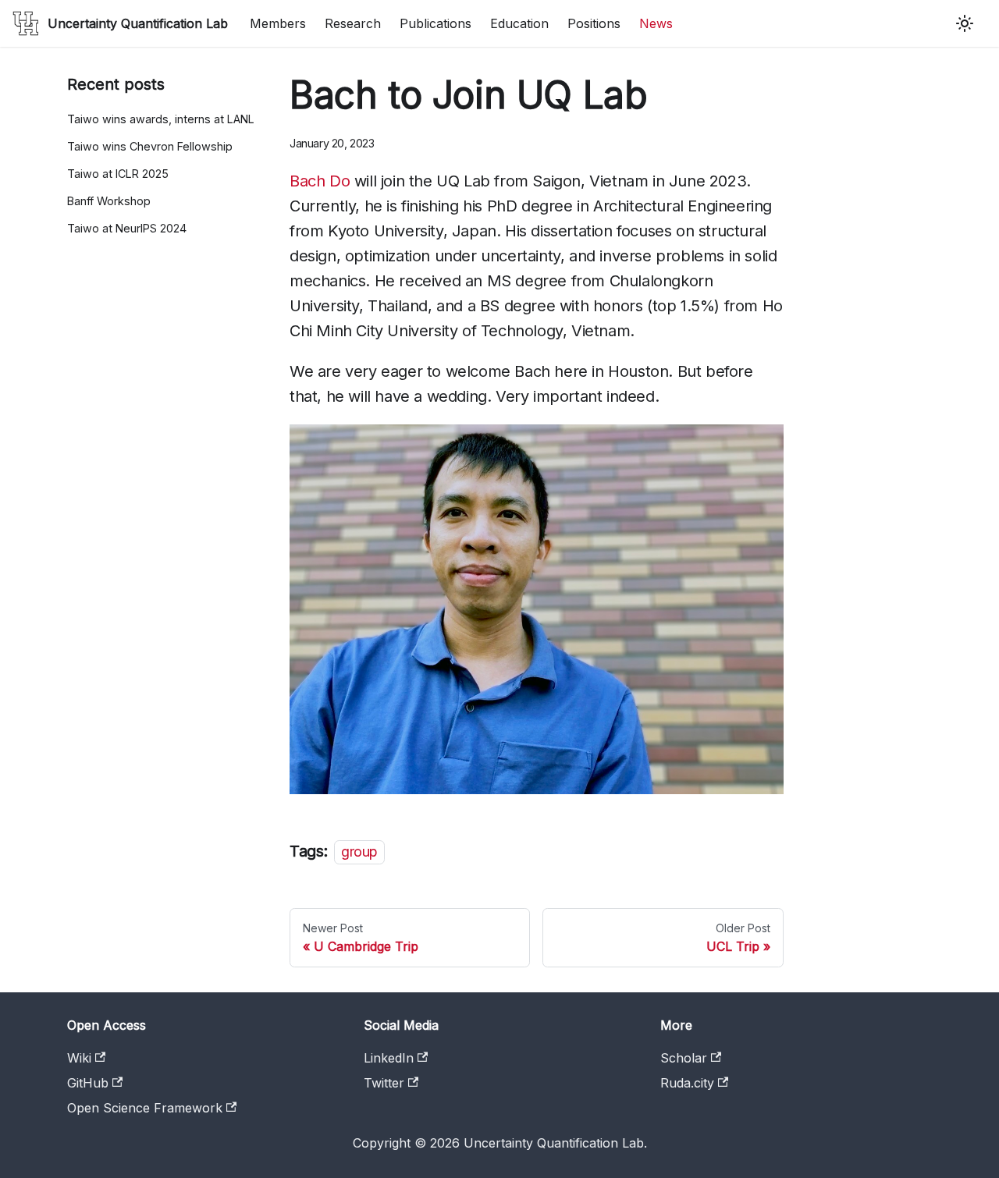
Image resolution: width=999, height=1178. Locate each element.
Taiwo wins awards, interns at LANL (160, 119)
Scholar (683, 1058)
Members (278, 23)
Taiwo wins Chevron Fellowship (150, 146)
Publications (435, 23)
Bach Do (320, 181)
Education (519, 23)
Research (353, 23)
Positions (593, 23)
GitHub (87, 1083)
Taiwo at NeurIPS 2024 (127, 228)
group (359, 851)
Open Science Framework (144, 1108)
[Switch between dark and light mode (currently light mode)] (964, 23)
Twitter (384, 1083)
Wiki (79, 1058)
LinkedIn (389, 1058)
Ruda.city (687, 1083)
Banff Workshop (109, 201)
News (656, 23)
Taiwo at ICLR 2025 (118, 173)
